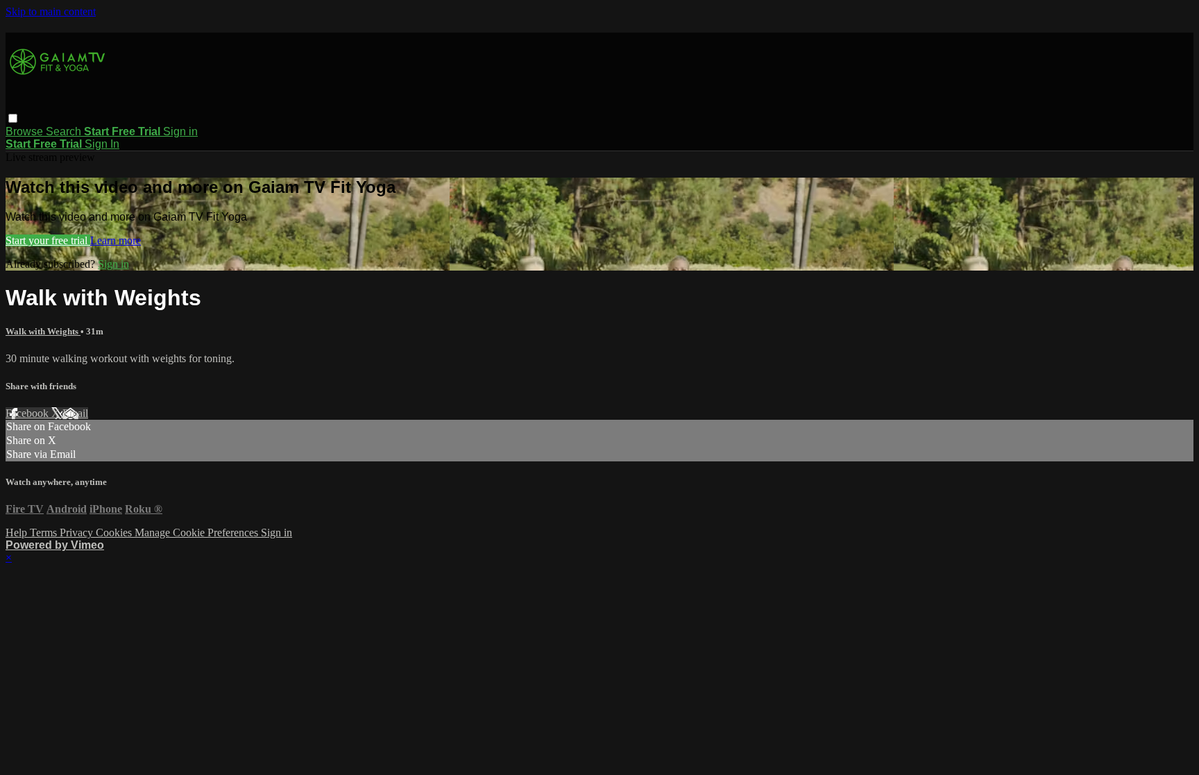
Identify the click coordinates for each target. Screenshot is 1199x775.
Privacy (78, 532)
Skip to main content (51, 11)
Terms (45, 532)
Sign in (180, 131)
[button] (12, 118)
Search (65, 131)
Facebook (28, 413)
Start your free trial (48, 240)
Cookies (115, 532)
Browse (26, 131)
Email (75, 413)
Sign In (102, 144)
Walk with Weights (43, 331)
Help (18, 532)
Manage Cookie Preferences (198, 532)
